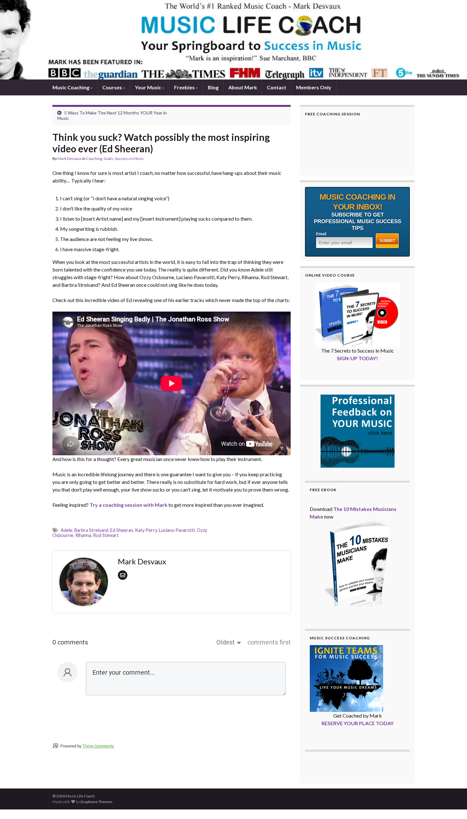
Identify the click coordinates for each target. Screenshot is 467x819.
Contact (276, 87)
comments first (269, 642)
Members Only (313, 87)
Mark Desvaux (70, 158)
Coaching (94, 158)
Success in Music (129, 158)
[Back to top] (453, 805)
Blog (213, 87)
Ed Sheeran (121, 530)
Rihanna (83, 535)
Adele (66, 530)
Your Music (148, 87)
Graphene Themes (96, 801)
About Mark (242, 87)
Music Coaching (71, 87)
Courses (112, 87)
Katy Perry (146, 530)
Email (321, 234)
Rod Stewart (106, 535)
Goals (108, 158)
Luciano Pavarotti (177, 530)
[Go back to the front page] (233, 39)
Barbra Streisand (91, 530)
